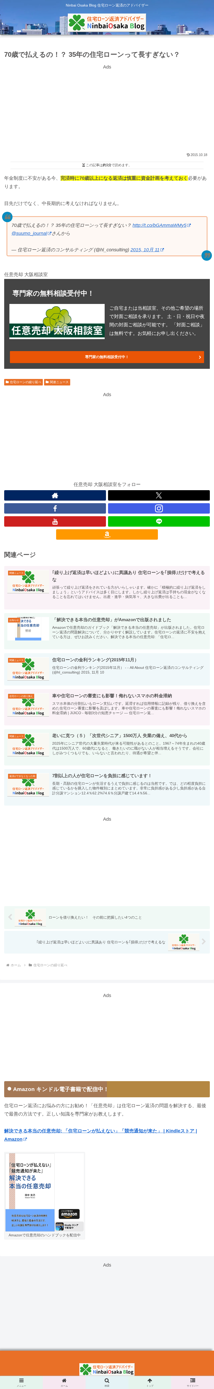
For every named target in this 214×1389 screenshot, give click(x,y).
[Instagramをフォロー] (159, 508)
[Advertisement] (107, 107)
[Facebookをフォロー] (55, 508)
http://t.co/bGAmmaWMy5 (159, 225)
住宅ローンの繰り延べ (25, 382)
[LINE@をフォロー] (159, 521)
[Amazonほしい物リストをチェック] (107, 534)
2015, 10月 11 (144, 249)
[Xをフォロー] (159, 495)
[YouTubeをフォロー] (55, 521)
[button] (198, 949)
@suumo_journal (29, 233)
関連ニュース (59, 382)
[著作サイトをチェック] (55, 495)
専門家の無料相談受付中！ (107, 357)
